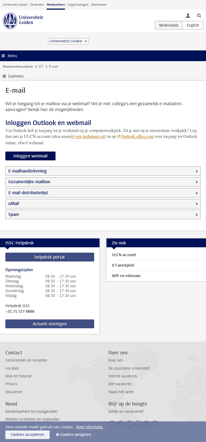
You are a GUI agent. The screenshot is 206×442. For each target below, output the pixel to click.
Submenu (16, 76)
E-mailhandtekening (27, 171)
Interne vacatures (122, 376)
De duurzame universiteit (129, 368)
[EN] (192, 25)
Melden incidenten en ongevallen (32, 419)
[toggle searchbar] (199, 15)
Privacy (11, 383)
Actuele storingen (50, 324)
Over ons (115, 360)
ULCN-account (124, 254)
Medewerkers (56, 5)
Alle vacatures (119, 383)
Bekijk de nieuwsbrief (126, 411)
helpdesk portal (50, 257)
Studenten (37, 5)
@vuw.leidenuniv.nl (88, 136)
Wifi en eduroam (126, 275)
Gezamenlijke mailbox (29, 182)
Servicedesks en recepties (26, 360)
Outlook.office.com (137, 136)
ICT (41, 66)
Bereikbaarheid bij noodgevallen (31, 411)
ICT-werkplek (123, 265)
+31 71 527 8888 (19, 311)
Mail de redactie (18, 376)
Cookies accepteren (27, 434)
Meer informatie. (90, 427)
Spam (13, 214)
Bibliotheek (98, 5)
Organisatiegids (78, 5)
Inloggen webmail (30, 156)
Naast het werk (121, 392)
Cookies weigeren (75, 434)
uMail (13, 203)
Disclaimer (13, 392)
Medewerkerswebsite (18, 66)
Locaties (12, 368)
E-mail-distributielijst (28, 193)
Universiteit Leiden (15, 5)
